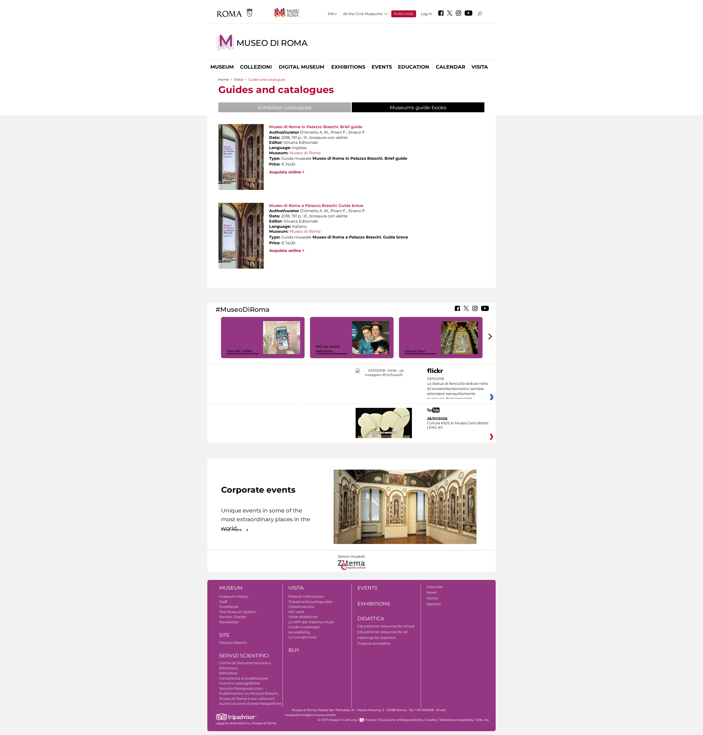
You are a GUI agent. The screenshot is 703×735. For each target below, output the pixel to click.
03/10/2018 (457, 389)
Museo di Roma (272, 43)
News (431, 592)
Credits (431, 720)
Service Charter (232, 617)
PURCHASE (404, 14)
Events (382, 67)
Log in (426, 14)
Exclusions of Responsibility (401, 720)
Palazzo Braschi (233, 642)
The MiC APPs (239, 351)
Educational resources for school (386, 626)
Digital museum (301, 67)
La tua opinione (302, 637)
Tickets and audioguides (310, 601)
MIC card (296, 612)
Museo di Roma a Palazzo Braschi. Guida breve (316, 205)
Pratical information (306, 596)
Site (224, 635)
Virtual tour (414, 351)
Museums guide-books (432, 108)
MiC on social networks (328, 348)
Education (413, 67)
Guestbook (229, 606)
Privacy (370, 720)
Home (223, 79)
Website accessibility (456, 720)
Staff (223, 601)
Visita (480, 67)
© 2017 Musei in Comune (337, 720)
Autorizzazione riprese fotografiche (250, 703)
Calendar (450, 67)
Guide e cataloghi (304, 627)
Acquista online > (287, 172)
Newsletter (229, 622)
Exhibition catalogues (284, 108)
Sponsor (433, 604)
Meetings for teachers (376, 637)
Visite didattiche (303, 617)
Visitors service (301, 606)
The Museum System (237, 612)
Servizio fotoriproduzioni (241, 688)
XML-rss (482, 720)
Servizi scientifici (244, 655)
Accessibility (299, 632)
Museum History (234, 596)
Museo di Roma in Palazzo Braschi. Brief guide (315, 126)
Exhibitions (348, 67)
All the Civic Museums (362, 14)
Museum (222, 67)
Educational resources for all (382, 632)
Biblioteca (228, 673)
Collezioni (256, 67)
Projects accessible (374, 643)
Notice (432, 598)
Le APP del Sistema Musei (311, 622)
